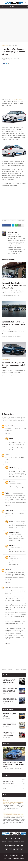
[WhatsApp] (16, 225)
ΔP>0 (14, 788)
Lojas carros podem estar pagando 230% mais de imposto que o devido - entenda (13, 815)
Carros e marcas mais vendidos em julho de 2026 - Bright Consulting (10, 734)
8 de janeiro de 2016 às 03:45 (16, 483)
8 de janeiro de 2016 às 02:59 (16, 440)
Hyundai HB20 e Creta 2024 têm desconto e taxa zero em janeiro (13, 324)
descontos (4, 319)
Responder (8, 433)
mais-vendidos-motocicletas (14, 786)
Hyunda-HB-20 (13, 45)
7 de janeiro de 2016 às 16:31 (15, 454)
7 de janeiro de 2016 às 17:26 (19, 510)
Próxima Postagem (21, 669)
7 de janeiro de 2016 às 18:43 (15, 534)
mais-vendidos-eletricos (14, 783)
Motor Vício (6, 800)
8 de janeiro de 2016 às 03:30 (18, 587)
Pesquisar (26, 2)
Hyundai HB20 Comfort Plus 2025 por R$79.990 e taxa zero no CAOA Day (14, 285)
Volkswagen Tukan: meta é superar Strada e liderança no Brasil (10, 715)
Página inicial (5, 45)
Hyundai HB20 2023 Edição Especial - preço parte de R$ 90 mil (13, 364)
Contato (22, 858)
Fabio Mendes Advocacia (9, 813)
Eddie (7, 455)
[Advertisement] (14, 25)
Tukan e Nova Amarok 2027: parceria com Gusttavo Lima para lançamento (10, 690)
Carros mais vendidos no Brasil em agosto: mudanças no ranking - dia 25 (10, 699)
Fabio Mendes (12, 232)
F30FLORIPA (9, 426)
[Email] (8, 63)
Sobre (9, 858)
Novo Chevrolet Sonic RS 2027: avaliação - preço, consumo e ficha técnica (13, 764)
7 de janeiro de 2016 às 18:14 (17, 569)
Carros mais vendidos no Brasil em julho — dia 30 (9, 723)
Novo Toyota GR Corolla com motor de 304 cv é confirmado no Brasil (9, 680)
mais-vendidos (14, 779)
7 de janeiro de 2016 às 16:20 (20, 426)
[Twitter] (6, 63)
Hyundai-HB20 (21, 220)
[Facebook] (4, 63)
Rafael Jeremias (14, 533)
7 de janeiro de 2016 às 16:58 (17, 493)
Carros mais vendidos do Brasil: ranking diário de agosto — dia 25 (13, 803)
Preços (19, 7)
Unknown (12, 438)
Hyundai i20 (13, 220)
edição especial (6, 359)
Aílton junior (9, 511)
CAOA (3, 280)
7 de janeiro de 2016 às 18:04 (19, 521)
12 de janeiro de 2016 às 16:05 (16, 558)
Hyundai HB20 (18, 99)
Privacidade (16, 858)
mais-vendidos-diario (14, 781)
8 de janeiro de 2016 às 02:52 (16, 468)
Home (3, 7)
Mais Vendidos (11, 7)
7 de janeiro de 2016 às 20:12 (15, 547)
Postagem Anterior (7, 669)
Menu (2, 2)
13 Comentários (7, 60)
